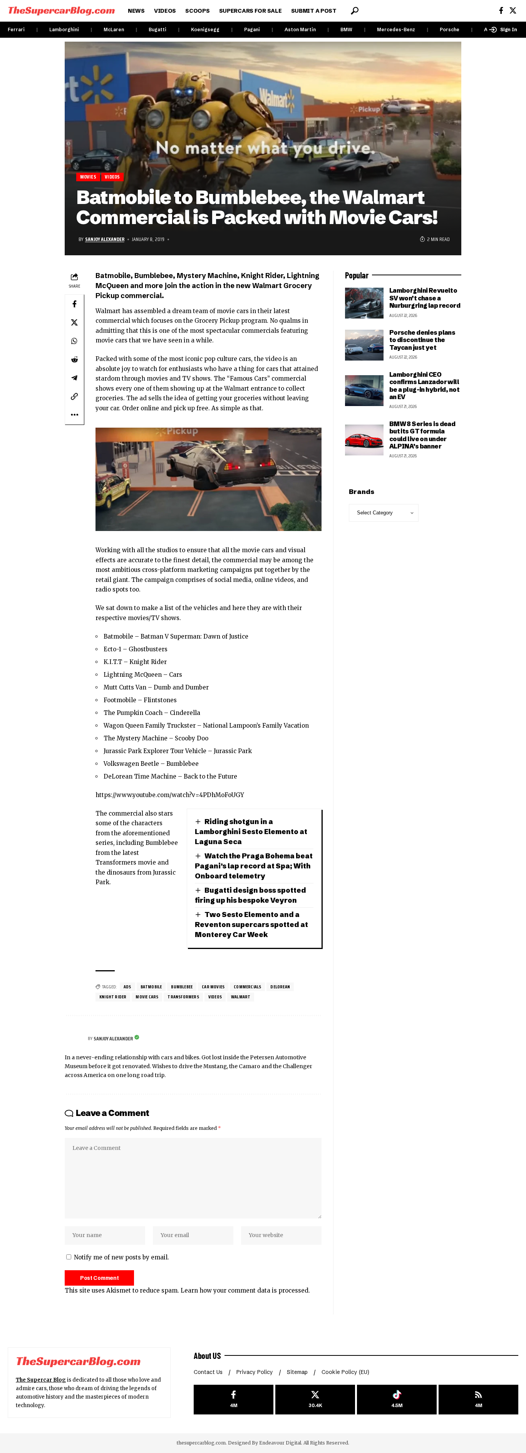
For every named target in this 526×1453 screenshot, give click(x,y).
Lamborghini (64, 29)
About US (207, 1355)
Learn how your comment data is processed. (245, 1290)
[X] (513, 11)
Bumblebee (182, 986)
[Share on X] (74, 322)
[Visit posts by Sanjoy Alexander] (74, 1038)
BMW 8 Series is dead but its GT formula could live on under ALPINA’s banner (422, 435)
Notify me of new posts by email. (121, 1257)
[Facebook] (501, 11)
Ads (127, 986)
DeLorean (280, 986)
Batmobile (151, 986)
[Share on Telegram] (74, 378)
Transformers (183, 996)
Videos (112, 177)
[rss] (478, 1399)
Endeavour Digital (280, 1443)
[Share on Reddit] (74, 359)
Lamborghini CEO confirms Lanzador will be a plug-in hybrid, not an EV (424, 386)
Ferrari (16, 29)
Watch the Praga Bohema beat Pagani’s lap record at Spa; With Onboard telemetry (254, 865)
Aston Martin (300, 29)
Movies (88, 177)
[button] (354, 11)
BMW (346, 29)
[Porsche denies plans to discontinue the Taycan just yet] (364, 345)
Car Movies (213, 986)
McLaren (114, 29)
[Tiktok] (397, 1399)
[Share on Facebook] (74, 304)
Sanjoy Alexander (104, 239)
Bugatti (157, 29)
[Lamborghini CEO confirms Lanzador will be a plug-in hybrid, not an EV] (364, 390)
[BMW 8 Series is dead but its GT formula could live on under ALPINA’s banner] (364, 440)
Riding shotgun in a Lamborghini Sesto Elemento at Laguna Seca (251, 831)
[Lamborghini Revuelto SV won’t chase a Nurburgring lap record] (364, 303)
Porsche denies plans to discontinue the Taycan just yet (422, 340)
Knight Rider (112, 996)
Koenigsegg (205, 29)
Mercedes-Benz (396, 29)
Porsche (449, 29)
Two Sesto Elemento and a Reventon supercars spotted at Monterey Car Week (251, 924)
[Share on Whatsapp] (74, 341)
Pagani (252, 29)
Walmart (240, 996)
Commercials (247, 986)
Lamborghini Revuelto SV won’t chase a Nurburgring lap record (424, 298)
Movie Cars (147, 996)
